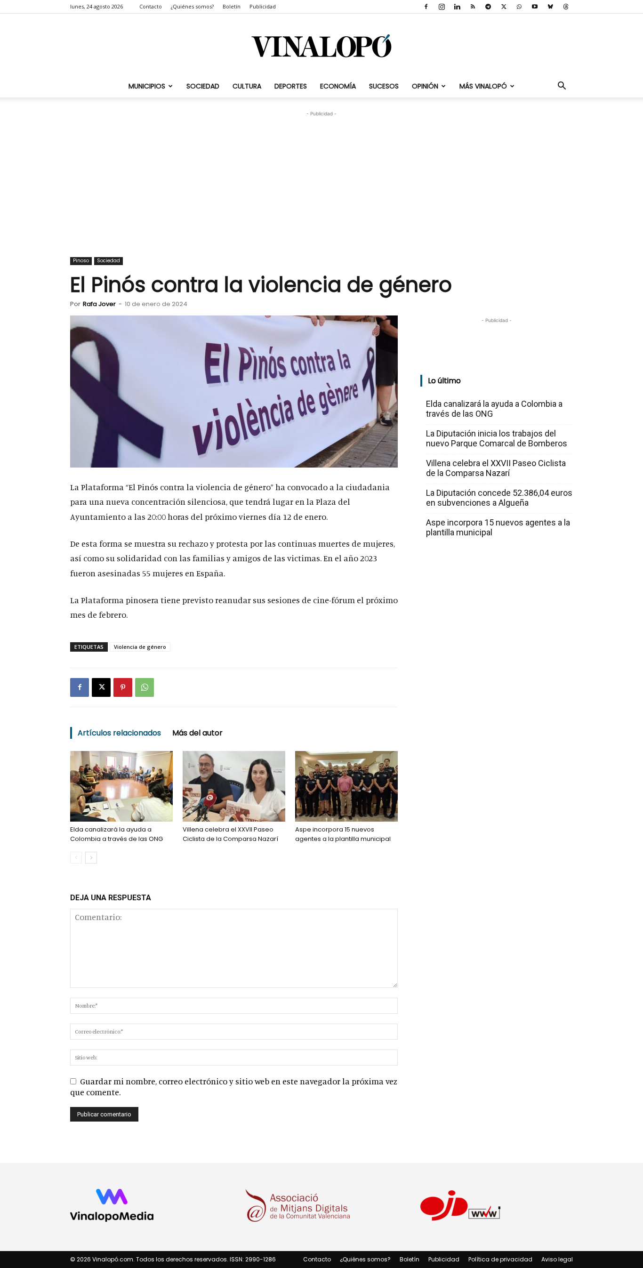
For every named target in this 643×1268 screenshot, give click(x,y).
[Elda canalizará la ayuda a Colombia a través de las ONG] (121, 786)
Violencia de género (140, 646)
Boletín (232, 6)
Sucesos (384, 86)
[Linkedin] (457, 6)
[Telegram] (488, 6)
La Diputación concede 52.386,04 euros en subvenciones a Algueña (499, 498)
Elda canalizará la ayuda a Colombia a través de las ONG (116, 834)
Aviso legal (557, 1259)
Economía (338, 86)
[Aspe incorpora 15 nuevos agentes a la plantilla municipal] (346, 786)
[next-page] (91, 858)
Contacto (150, 6)
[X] (504, 6)
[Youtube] (535, 6)
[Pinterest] (122, 687)
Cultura (247, 86)
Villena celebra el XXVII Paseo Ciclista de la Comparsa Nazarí (230, 834)
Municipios (147, 86)
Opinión (425, 86)
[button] (561, 86)
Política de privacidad (500, 1259)
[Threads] (566, 6)
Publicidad (262, 6)
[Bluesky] (550, 6)
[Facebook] (426, 6)
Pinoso (81, 260)
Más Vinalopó (483, 86)
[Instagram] (441, 6)
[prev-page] (76, 858)
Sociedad (202, 86)
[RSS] (473, 6)
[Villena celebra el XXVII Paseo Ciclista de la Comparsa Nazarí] (234, 786)
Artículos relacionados (119, 732)
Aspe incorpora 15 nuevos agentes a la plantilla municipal (343, 834)
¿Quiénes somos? (192, 6)
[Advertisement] (321, 177)
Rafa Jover (99, 303)
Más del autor (197, 732)
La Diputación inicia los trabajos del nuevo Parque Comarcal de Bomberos (496, 438)
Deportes (290, 86)
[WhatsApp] (519, 6)
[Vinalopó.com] (321, 45)
